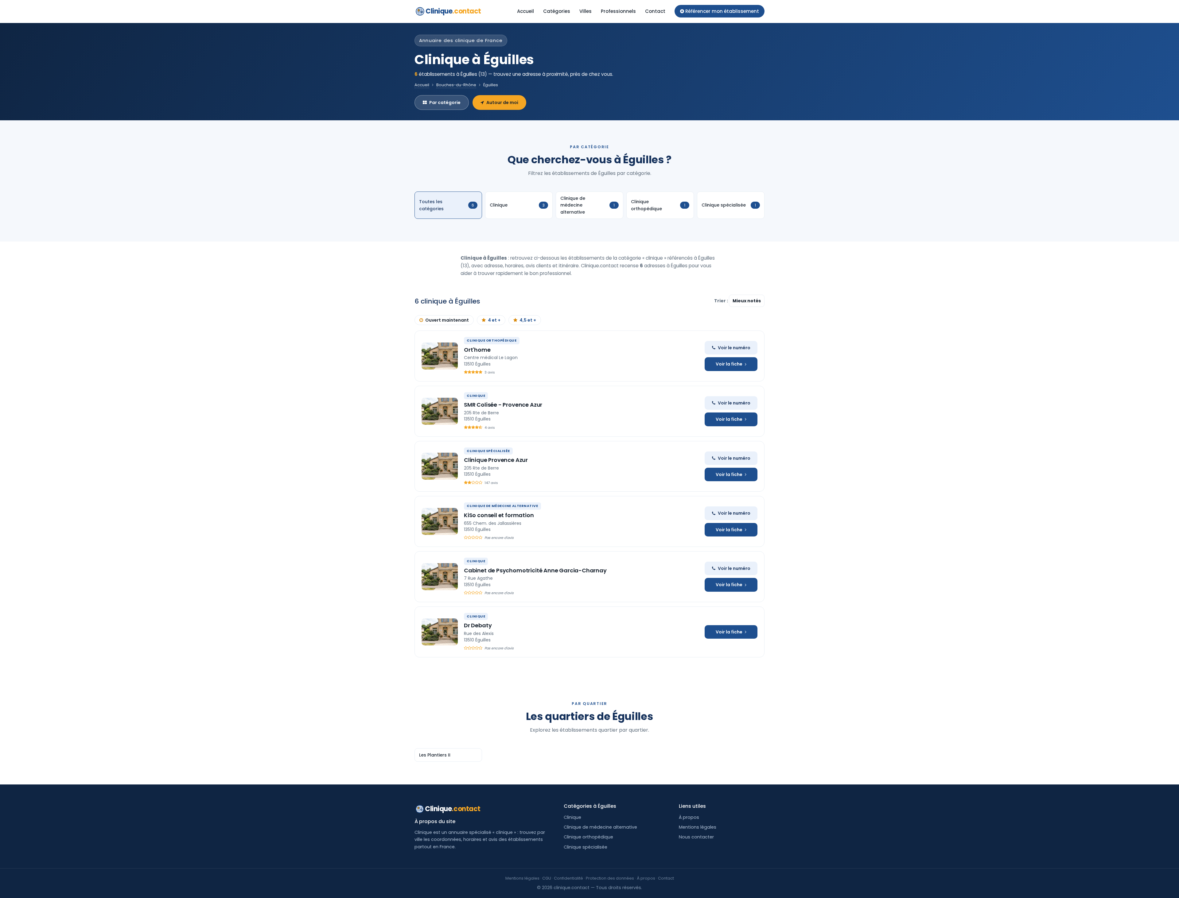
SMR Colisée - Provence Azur (503, 404)
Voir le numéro (734, 348)
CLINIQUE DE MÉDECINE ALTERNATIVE (502, 505)
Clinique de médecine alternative (600, 827)
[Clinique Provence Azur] (440, 466)
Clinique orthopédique (588, 837)
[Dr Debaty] (440, 631)
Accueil (525, 11)
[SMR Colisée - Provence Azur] (440, 411)
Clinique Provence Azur (496, 460)
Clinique (453, 11)
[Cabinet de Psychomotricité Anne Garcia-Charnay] (440, 576)
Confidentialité (568, 878)
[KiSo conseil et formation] (440, 521)
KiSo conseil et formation (499, 515)
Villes (585, 11)
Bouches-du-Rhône (456, 85)
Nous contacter (696, 837)
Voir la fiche (729, 364)
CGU (546, 878)
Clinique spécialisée (585, 847)
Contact (655, 11)
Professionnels (618, 11)
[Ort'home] (440, 356)
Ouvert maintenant (447, 320)
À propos (689, 817)
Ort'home (477, 350)
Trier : (721, 301)
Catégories (556, 11)
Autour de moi (502, 102)
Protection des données (610, 878)
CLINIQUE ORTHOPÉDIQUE (492, 340)
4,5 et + (527, 320)
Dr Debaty (478, 625)
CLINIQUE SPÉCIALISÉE (488, 450)
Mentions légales (697, 827)
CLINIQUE (476, 395)
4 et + (494, 320)
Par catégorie (445, 102)
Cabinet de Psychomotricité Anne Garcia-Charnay (535, 570)
